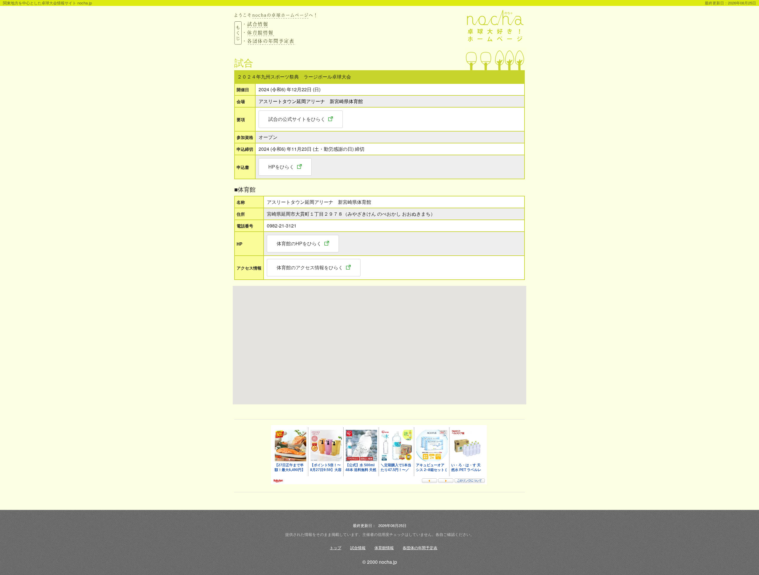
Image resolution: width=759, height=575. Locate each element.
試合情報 (358, 547)
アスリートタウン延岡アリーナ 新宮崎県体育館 (311, 101)
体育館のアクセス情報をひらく (310, 267)
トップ (335, 547)
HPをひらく (281, 166)
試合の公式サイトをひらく (296, 119)
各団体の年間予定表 (420, 547)
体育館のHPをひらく (299, 243)
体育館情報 (384, 547)
